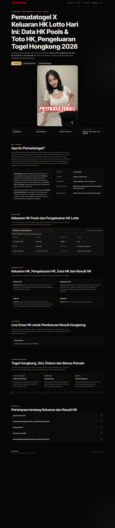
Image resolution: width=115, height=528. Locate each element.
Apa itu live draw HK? (19, 433)
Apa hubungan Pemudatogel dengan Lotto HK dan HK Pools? (31, 439)
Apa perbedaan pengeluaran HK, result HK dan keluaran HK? (31, 421)
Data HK (78, 2)
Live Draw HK (86, 2)
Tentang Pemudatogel (45, 63)
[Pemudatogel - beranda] (19, 2)
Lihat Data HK (16, 63)
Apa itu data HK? (18, 427)
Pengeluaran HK (64, 285)
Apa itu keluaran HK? (19, 415)
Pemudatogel (95, 2)
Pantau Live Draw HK (29, 63)
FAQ (102, 2)
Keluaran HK (71, 2)
